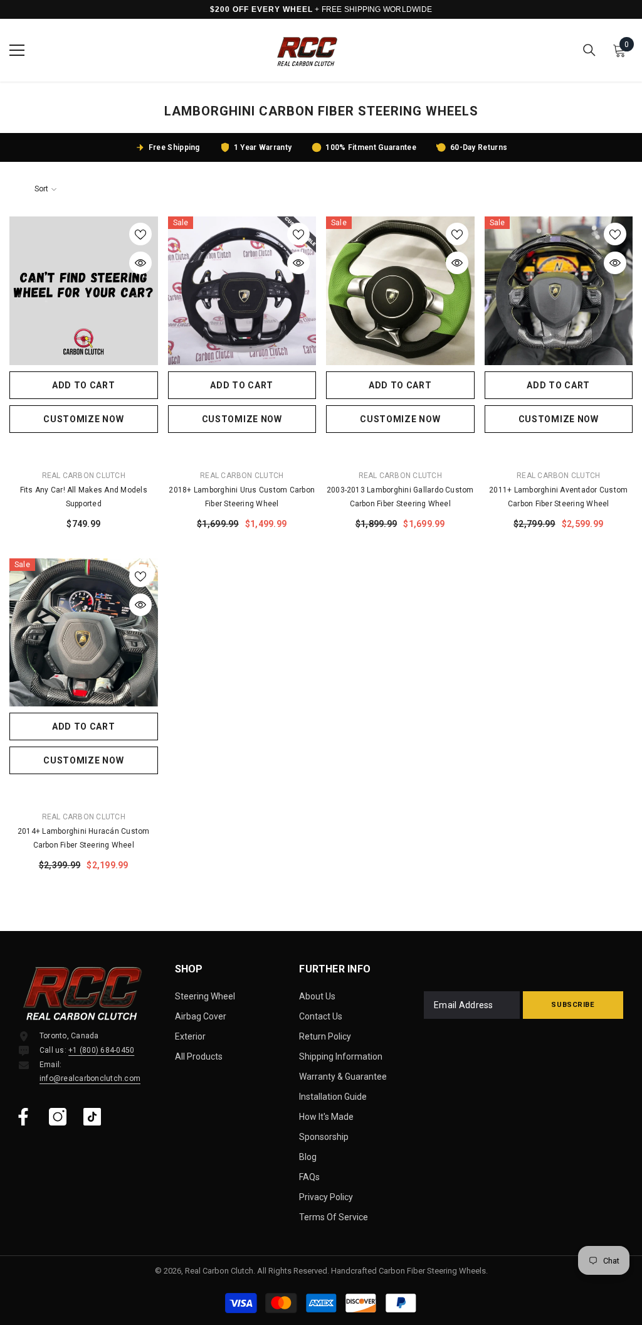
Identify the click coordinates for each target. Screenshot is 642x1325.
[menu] (16, 50)
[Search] (589, 50)
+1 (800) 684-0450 (101, 1050)
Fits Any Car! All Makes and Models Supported (83, 497)
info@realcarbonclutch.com (89, 1078)
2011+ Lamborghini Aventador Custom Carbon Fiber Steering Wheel (558, 497)
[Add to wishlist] (140, 234)
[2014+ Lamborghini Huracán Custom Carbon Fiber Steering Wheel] (83, 632)
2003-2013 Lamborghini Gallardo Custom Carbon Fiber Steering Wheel (400, 497)
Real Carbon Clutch (83, 475)
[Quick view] (140, 263)
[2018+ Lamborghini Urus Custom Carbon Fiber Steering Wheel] (242, 290)
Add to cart (83, 385)
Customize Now (83, 419)
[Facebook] (23, 1116)
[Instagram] (57, 1116)
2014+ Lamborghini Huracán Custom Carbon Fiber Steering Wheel (84, 838)
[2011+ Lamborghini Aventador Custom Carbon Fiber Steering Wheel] (559, 290)
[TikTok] (92, 1116)
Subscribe (572, 1005)
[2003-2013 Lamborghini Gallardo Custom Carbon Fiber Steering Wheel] (400, 290)
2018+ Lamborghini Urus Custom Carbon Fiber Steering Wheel (242, 497)
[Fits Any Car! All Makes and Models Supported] (83, 290)
